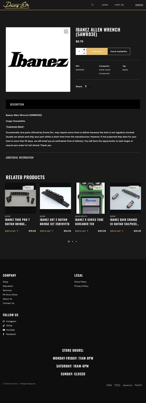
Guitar (101, 70)
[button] (66, 31)
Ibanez (125, 70)
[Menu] (135, 5)
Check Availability (118, 51)
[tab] (73, 104)
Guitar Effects (81, 216)
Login (105, 5)
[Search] (93, 5)
